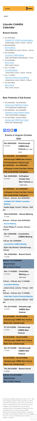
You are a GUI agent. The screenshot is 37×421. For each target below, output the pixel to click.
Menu (6, 16)
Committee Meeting (11, 70)
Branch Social (9, 63)
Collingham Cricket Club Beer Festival (17, 113)
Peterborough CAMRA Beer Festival (16, 105)
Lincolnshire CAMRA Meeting (14, 55)
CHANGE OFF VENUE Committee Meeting (19, 40)
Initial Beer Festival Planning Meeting (17, 78)
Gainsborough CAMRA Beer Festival (17, 120)
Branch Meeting (10, 48)
